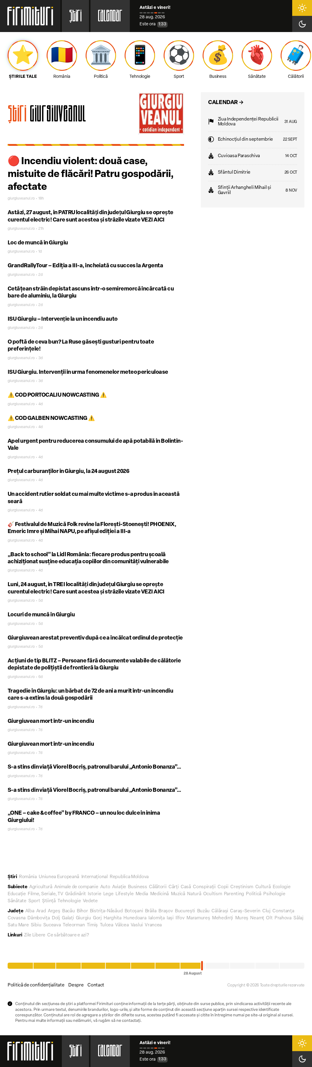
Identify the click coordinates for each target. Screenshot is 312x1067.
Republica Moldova (129, 877)
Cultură (263, 887)
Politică (253, 894)
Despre (75, 985)
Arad (41, 911)
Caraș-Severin (245, 911)
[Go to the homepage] (30, 16)
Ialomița (156, 918)
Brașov (165, 911)
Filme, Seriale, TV (45, 894)
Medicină (159, 894)
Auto (105, 887)
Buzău (203, 911)
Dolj (56, 918)
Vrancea (153, 925)
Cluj (266, 911)
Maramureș (198, 918)
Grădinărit (75, 894)
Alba (29, 911)
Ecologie (282, 887)
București (185, 911)
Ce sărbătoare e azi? (68, 935)
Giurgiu (83, 918)
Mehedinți (222, 918)
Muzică (178, 894)
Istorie (94, 894)
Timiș (92, 925)
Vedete (90, 901)
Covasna (17, 918)
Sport (34, 901)
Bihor (82, 911)
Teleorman (74, 925)
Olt (269, 918)
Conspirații (204, 887)
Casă (186, 887)
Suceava (52, 925)
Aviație (119, 887)
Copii (223, 887)
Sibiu (36, 925)
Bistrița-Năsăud (106, 911)
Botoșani (134, 911)
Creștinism (241, 887)
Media (142, 894)
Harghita (113, 918)
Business (137, 887)
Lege (108, 894)
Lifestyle (124, 894)
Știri (75, 17)
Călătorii (157, 887)
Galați (68, 918)
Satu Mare (18, 925)
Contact (95, 985)
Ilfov (180, 918)
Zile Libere (34, 935)
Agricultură (40, 887)
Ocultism (212, 894)
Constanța (283, 911)
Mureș (242, 918)
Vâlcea (122, 925)
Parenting (234, 894)
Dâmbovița (38, 918)
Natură (194, 894)
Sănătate (17, 901)
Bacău (68, 911)
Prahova (283, 918)
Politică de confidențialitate (36, 985)
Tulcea (106, 925)
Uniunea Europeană (59, 877)
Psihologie (274, 894)
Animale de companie (76, 887)
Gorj (97, 918)
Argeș (54, 911)
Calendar (110, 17)
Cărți (173, 887)
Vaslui (137, 925)
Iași (170, 918)
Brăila (151, 911)
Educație (17, 894)
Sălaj (298, 918)
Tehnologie (69, 901)
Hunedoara (134, 918)
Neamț (257, 918)
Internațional (94, 877)
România (28, 877)
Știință (49, 901)
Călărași (219, 911)
